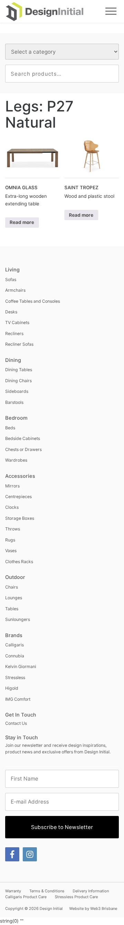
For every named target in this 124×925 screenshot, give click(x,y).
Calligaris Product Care (25, 896)
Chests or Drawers (23, 449)
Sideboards (16, 391)
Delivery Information (91, 891)
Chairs (11, 587)
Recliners (14, 333)
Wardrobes (16, 460)
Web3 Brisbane (103, 908)
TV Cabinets (17, 322)
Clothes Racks (19, 561)
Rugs (10, 539)
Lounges (13, 597)
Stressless (15, 677)
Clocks (12, 507)
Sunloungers (17, 619)
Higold (11, 688)
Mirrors (12, 485)
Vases (11, 550)
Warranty (13, 891)
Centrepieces (18, 496)
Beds (10, 427)
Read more (22, 222)
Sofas (10, 279)
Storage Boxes (19, 518)
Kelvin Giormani (20, 666)
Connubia (14, 655)
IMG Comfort (17, 699)
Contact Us (16, 723)
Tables (11, 608)
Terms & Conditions (46, 891)
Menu (111, 11)
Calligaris (14, 644)
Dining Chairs (18, 380)
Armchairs (15, 290)
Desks (11, 311)
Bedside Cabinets (22, 438)
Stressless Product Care (76, 896)
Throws (12, 528)
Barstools (14, 402)
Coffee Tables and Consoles (32, 301)
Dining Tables (18, 369)
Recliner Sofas (19, 344)
